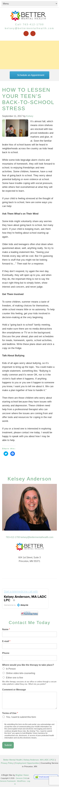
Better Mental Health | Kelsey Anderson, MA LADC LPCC (29, 760)
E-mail (6, 641)
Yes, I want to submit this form (21, 717)
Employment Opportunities (27, 763)
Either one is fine (14, 677)
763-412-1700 (13, 537)
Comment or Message (14, 689)
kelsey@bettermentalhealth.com (29, 28)
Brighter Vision (22, 775)
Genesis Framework (8, 781)
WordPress (21, 781)
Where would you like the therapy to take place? (28, 665)
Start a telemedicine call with (21, 591)
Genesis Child (21, 778)
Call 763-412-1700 (29, 24)
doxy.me (24, 605)
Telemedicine (8, 605)
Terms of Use (10, 713)
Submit (8, 745)
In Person (11, 669)
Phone (5, 653)
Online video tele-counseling (20, 673)
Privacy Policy (7, 763)
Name (6, 629)
